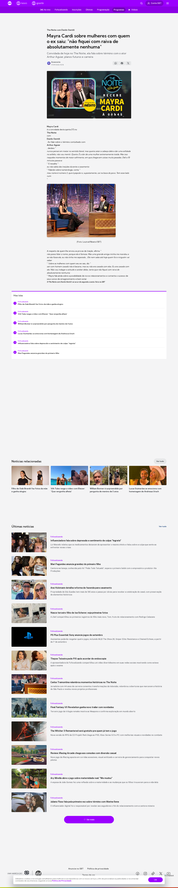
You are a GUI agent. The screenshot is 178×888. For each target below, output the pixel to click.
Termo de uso (88, 875)
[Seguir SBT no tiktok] (153, 874)
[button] (30, 483)
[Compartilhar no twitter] (128, 63)
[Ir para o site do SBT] (38, 874)
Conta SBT (156, 3)
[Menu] (167, 3)
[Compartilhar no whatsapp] (116, 63)
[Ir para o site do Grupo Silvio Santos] (20, 874)
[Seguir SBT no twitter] (161, 874)
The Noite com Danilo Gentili (60, 30)
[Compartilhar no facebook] (122, 63)
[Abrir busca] (141, 3)
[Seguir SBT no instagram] (145, 874)
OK (155, 880)
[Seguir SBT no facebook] (137, 874)
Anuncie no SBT (75, 868)
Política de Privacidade (61, 881)
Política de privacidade (98, 868)
